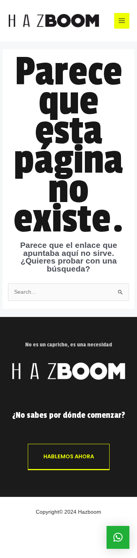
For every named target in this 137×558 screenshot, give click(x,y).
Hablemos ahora (68, 456)
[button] (118, 537)
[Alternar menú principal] (122, 21)
